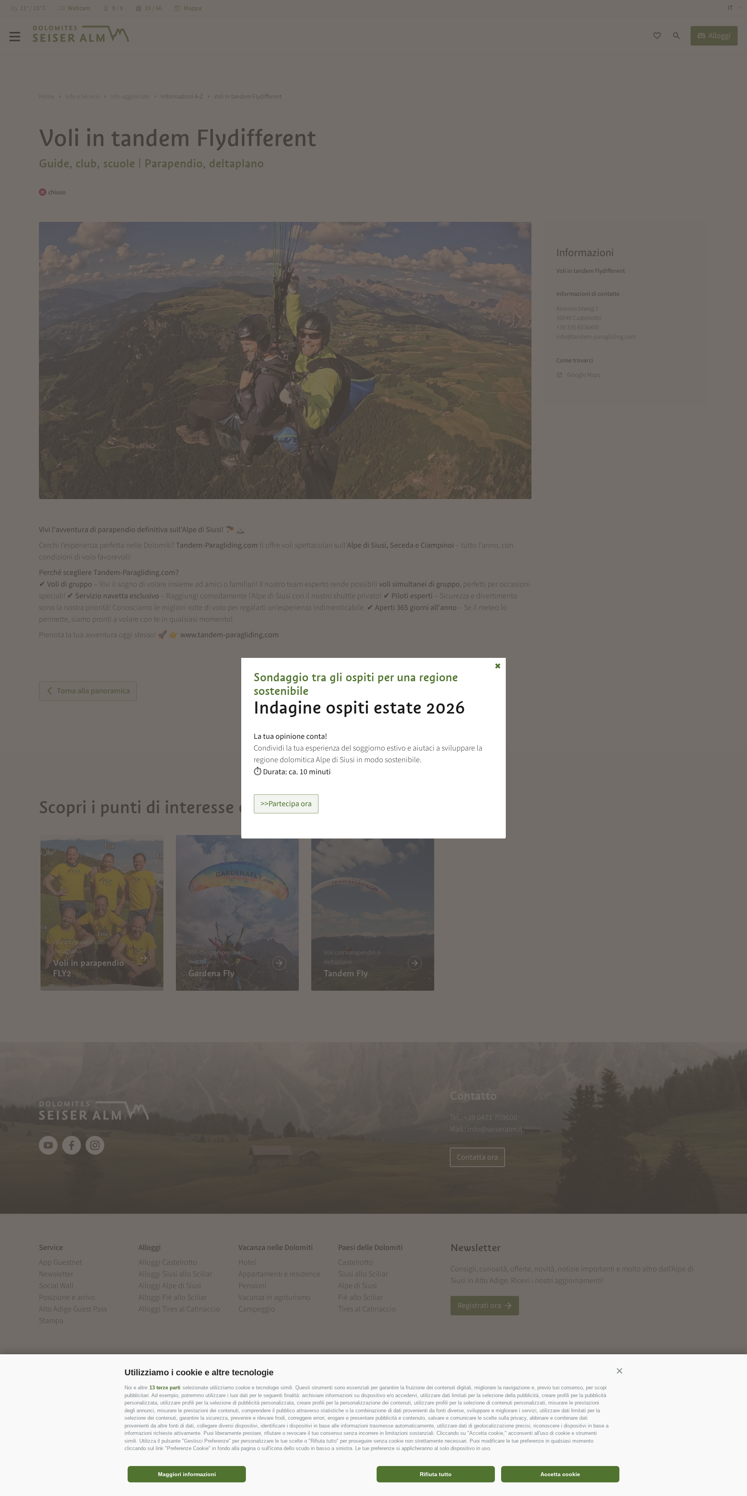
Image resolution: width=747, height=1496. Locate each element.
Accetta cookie (560, 1474)
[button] (619, 1371)
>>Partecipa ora (286, 803)
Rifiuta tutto (436, 1474)
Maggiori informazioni (187, 1474)
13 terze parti (165, 1388)
